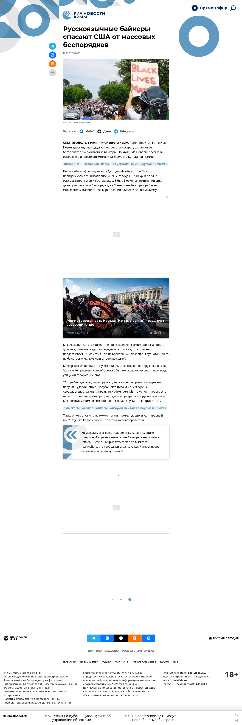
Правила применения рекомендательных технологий (37, 703)
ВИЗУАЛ (149, 651)
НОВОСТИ (69, 662)
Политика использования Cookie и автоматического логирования (36, 694)
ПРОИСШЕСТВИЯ (131, 651)
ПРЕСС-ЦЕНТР (89, 662)
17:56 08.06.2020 (71, 53)
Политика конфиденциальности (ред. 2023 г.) (32, 699)
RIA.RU (164, 662)
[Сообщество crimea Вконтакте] (107, 638)
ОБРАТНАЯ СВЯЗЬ (144, 662)
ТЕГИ (176, 662)
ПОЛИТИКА (95, 651)
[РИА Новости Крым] (83, 15)
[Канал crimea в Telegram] (93, 638)
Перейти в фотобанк (82, 122)
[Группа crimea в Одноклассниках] (135, 638)
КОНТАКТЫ (121, 662)
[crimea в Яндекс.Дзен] (121, 638)
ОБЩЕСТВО (111, 651)
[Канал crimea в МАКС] (148, 638)
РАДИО (106, 662)
